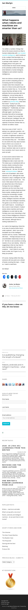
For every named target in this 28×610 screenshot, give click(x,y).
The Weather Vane (7, 538)
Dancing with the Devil (8, 543)
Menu (14, 7)
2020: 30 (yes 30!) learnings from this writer (14, 448)
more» (4, 462)
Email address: (6, 415)
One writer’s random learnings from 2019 (12, 483)
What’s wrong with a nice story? (11, 512)
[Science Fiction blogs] (14, 581)
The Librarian (6, 532)
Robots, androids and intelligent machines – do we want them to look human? (12, 517)
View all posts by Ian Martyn (16, 288)
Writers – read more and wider (11, 509)
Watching (5, 546)
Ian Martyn (7, 3)
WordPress (14, 608)
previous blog (14, 101)
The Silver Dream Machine (10, 535)
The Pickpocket (6, 541)
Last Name (5, 407)
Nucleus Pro (5, 606)
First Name (5, 399)
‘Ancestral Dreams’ (12, 171)
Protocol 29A (6, 549)
